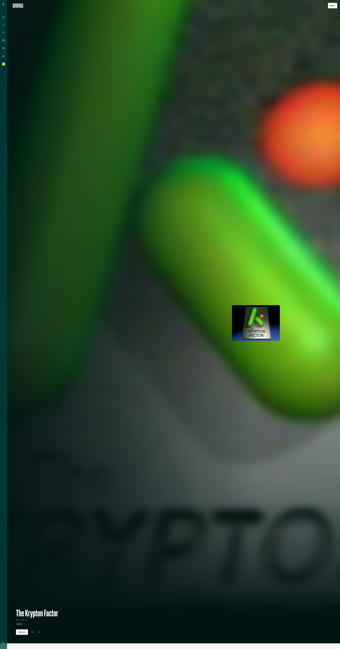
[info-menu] (3, 644)
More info (22, 632)
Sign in (332, 5)
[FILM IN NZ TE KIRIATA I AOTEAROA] (3, 40)
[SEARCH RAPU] (3, 25)
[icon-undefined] (32, 632)
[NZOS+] (3, 64)
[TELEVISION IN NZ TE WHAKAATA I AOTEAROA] (3, 32)
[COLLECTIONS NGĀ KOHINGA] (3, 48)
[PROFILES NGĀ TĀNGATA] (3, 56)
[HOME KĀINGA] (3, 17)
